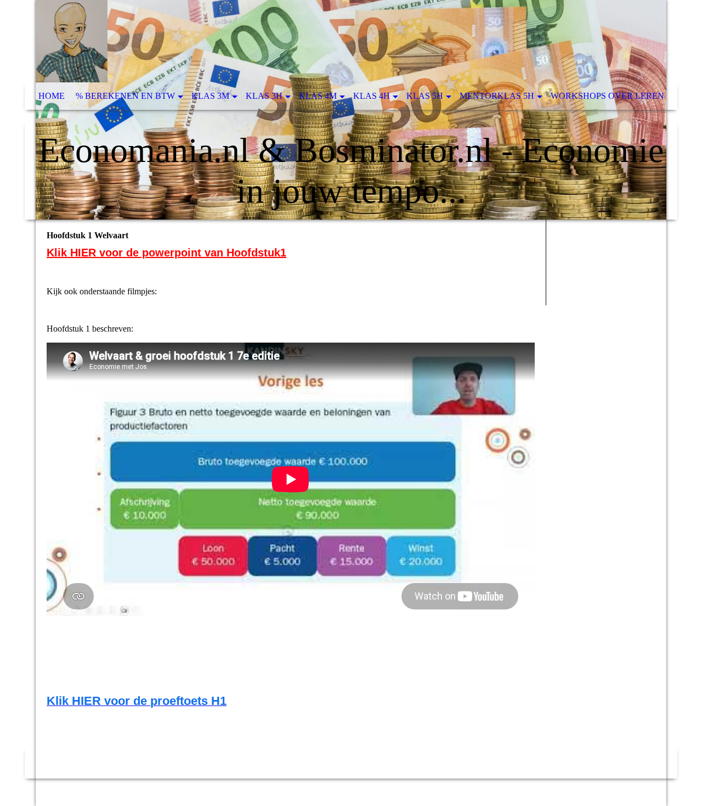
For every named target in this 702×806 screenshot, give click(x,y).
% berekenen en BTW (125, 95)
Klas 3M (210, 95)
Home (51, 95)
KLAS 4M (318, 95)
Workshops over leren (607, 95)
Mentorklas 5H (497, 95)
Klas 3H (264, 95)
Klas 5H (424, 95)
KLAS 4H (371, 95)
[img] (351, 110)
